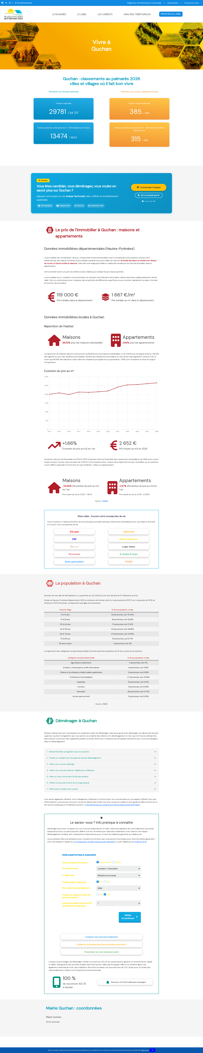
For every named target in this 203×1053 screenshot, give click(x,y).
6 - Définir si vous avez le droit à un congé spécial (68, 783)
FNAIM (105, 501)
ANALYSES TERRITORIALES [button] (137, 14)
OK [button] (152, 1050)
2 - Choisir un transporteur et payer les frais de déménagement (74, 758)
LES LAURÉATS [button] (105, 14)
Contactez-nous (191, 3)
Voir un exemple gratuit (150, 195)
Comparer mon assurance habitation (101, 937)
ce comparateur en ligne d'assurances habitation (94, 842)
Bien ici (74, 546)
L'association (172, 3)
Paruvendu (74, 554)
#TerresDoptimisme (23, 3)
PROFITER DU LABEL (171, 14)
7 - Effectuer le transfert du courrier (62, 789)
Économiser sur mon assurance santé (102, 952)
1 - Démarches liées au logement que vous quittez (68, 751)
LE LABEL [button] (82, 14)
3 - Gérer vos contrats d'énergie (60, 764)
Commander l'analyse (150, 187)
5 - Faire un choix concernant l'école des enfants (67, 776)
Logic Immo (128, 546)
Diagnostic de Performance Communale (144, 3)
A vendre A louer (129, 554)
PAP (74, 539)
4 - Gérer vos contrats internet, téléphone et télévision (70, 770)
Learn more (145, 1050)
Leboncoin (128, 531)
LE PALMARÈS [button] (59, 14)
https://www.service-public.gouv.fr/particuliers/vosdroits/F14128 (112, 805)
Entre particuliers (74, 561)
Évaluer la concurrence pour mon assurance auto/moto (101, 944)
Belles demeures (129, 539)
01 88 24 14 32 (140, 842)
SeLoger (74, 531)
